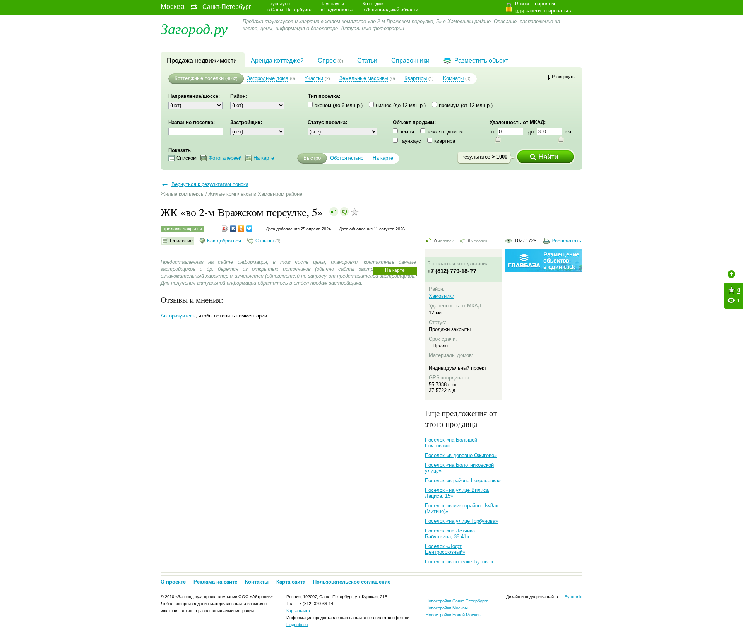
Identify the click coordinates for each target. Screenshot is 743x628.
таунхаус (410, 141)
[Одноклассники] (241, 229)
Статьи (367, 60)
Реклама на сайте (215, 582)
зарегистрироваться (549, 11)
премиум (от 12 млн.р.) (466, 105)
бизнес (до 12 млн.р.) (401, 105)
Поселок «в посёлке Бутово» (459, 562)
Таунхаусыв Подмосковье (337, 6)
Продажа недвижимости (202, 60)
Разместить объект (481, 60)
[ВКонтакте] (233, 229)
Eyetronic (573, 596)
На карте (395, 270)
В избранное (354, 212)
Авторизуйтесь (178, 316)
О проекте (173, 582)
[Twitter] (249, 229)
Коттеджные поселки (199, 78)
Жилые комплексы (182, 194)
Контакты (257, 582)
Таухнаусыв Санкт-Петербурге (289, 6)
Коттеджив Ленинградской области (390, 6)
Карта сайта (290, 582)
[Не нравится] (344, 211)
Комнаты (453, 78)
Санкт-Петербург (226, 7)
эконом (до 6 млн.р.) (339, 105)
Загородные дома (267, 78)
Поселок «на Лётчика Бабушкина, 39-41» (450, 533)
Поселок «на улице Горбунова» (461, 521)
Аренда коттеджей (277, 60)
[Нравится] (334, 211)
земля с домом (445, 132)
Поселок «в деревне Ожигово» (461, 455)
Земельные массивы (363, 78)
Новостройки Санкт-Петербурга (457, 601)
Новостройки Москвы (447, 608)
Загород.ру (194, 28)
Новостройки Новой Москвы (453, 615)
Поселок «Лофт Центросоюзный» (445, 549)
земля (407, 132)
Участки (314, 78)
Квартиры (415, 78)
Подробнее (297, 624)
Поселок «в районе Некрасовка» (463, 480)
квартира (444, 141)
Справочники (410, 60)
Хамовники (441, 296)
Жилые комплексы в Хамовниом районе (255, 194)
